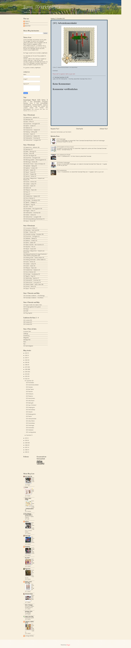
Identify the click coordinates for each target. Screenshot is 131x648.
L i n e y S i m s (29, 636)
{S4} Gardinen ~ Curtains (29, 240)
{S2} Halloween (26, 128)
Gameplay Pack (26, 340)
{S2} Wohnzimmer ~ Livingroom (31, 140)
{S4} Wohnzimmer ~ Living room (31, 282)
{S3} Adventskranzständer (32, 385)
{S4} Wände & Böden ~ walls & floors (32, 284)
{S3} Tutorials (39, 108)
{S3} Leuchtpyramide (31, 432)
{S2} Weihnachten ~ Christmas (30, 138)
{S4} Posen (26, 309)
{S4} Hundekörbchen (62, 170)
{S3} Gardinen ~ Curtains (29, 168)
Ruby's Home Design (28, 499)
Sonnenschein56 (37, 105)
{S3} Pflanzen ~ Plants (28, 190)
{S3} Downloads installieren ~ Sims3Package (34, 296)
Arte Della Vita (28, 476)
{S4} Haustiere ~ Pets (28, 247)
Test (24, 344)
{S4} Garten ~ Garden (28, 243)
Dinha (26, 487)
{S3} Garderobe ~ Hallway (29, 166)
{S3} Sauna (26, 194)
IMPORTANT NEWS (29, 618)
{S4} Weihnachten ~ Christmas (30, 280)
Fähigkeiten (26, 338)
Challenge (25, 333)
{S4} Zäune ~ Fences (28, 288)
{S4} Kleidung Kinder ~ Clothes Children (32, 257)
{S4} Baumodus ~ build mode (30, 230)
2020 (26, 360)
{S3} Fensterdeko (30, 383)
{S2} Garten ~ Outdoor (28, 126)
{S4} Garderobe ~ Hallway (29, 238)
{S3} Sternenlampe (30, 410)
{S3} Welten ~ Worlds (28, 215)
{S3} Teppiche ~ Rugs (28, 204)
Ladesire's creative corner (29, 622)
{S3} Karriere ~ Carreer (28, 176)
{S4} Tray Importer (27, 313)
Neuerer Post (55, 129)
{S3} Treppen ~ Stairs (28, 211)
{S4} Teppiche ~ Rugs (28, 276)
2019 (26, 362)
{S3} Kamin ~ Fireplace (28, 174)
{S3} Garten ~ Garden (28, 170)
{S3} (57, 79)
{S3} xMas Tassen (30, 401)
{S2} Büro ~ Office (27, 121)
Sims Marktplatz (41, 7)
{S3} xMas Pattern (30, 421)
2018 (26, 365)
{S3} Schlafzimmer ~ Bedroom (30, 196)
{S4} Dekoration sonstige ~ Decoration (32, 234)
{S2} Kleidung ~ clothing (29, 132)
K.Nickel (27, 23)
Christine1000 (27, 105)
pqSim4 (27, 521)
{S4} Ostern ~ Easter (28, 266)
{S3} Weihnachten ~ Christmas (66, 79)
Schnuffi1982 (44, 103)
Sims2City (27, 547)
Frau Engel (27, 536)
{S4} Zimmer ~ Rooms (28, 286)
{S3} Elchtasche (29, 394)
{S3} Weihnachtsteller (31, 419)
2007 (26, 447)
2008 (26, 445)
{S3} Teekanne (29, 396)
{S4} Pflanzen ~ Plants (28, 268)
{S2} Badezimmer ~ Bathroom (30, 117)
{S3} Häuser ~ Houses (28, 172)
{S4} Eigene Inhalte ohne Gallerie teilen (32, 305)
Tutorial (31, 108)
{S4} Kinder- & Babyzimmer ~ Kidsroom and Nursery (33, 251)
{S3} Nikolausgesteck (31, 414)
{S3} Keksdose (29, 387)
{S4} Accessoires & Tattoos (29, 228)
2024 (26, 353)
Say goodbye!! (28, 613)
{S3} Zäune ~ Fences (28, 221)
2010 (26, 440)
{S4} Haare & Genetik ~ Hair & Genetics (32, 245)
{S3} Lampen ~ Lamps (28, 184)
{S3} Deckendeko (30, 428)
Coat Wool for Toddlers (33, 561)
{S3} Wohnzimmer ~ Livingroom (31, 217)
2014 (26, 374)
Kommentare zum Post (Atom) (64, 132)
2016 (26, 369)
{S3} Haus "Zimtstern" (31, 405)
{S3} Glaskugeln (29, 403)
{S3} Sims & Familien (28, 198)
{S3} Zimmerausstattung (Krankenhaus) (33, 219)
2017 (26, 367)
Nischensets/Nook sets (33, 479)
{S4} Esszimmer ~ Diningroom (30, 236)
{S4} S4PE (25, 311)
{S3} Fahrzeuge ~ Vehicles (29, 162)
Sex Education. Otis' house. (33, 539)
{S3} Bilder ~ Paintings (28, 151)
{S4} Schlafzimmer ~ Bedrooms (30, 270)
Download (55, 71)
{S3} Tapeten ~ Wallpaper (29, 202)
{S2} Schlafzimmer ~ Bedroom (30, 136)
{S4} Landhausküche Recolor (63, 155)
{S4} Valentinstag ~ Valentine (30, 278)
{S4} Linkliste (26, 324)
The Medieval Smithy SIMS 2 (28, 514)
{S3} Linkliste (41, 106)
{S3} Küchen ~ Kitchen (28, 182)
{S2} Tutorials (34, 110)
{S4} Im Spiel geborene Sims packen (32, 307)
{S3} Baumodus (27, 149)
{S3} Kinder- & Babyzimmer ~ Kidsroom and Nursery (33, 179)
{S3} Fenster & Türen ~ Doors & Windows (33, 164)
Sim (33, 109)
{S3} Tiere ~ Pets (27, 206)
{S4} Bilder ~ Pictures (28, 232)
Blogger (68, 645)
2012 (26, 379)
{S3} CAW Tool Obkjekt (28, 156)
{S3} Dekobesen (29, 430)
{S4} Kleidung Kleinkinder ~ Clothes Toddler (33, 260)
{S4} (31, 102)
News (44, 109)
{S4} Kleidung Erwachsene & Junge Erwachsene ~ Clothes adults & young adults (35, 255)
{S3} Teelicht (29, 416)
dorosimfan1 (76, 79)
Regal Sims (27, 569)
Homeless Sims (28, 611)
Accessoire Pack (38, 109)
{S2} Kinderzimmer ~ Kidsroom (30, 130)
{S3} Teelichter (29, 392)
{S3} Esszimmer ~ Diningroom (30, 158)
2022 (26, 355)
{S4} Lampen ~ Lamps (28, 264)
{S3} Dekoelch (29, 412)
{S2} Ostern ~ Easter (28, 134)
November (28, 435)
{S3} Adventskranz (30, 398)
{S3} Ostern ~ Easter (28, 186)
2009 (26, 443)
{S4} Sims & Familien (28, 272)
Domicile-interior (29, 594)
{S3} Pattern (26, 188)
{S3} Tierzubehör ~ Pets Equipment (31, 209)
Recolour (25, 103)
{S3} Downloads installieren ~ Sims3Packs (33, 298)
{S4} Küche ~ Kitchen (28, 262)
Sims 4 (26, 102)
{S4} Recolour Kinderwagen (63, 163)
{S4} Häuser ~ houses (28, 249)
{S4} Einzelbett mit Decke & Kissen (65, 147)
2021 (26, 358)
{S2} (38, 103)
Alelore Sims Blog (29, 616)
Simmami (45, 102)
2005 (26, 452)
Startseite (79, 129)
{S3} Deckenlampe (30, 423)
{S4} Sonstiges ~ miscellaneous (30, 274)
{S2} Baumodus (27, 119)
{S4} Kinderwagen (61, 139)
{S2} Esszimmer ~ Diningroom (30, 124)
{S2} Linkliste (33, 106)
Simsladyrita (26, 106)
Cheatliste (29, 110)
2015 (26, 372)
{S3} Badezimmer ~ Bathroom (30, 147)
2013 (26, 376)
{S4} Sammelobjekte (28, 346)
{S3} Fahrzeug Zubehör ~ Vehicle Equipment (33, 160)
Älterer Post (104, 129)
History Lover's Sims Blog (28, 582)
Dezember (29, 381)
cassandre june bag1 (33, 597)
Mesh (86, 79)
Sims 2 (32, 103)
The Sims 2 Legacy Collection (29, 517)
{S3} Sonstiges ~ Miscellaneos (30, 200)
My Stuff (27, 558)
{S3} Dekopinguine (30, 407)
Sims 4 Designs (29, 605)
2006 (26, 450)
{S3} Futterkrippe (30, 425)
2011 (26, 438)
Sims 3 (90, 79)
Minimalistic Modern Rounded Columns (29, 607)
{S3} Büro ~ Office (27, 153)
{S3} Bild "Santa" (30, 389)
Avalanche (27, 21)
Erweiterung (26, 336)
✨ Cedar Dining (33, 490)
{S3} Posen (26, 192)
